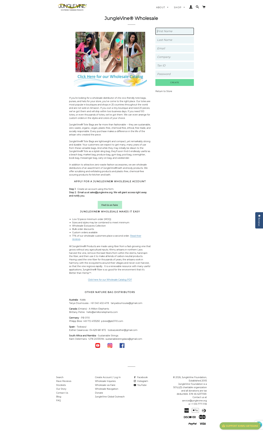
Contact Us (62, 392)
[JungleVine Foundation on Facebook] (122, 347)
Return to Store (163, 91)
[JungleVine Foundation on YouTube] (97, 347)
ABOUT (161, 7)
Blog (58, 396)
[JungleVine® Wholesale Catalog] (110, 85)
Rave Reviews (63, 381)
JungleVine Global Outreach (110, 396)
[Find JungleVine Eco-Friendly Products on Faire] (110, 208)
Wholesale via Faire (105, 385)
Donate (99, 392)
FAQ (58, 400)
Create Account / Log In (108, 377)
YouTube (142, 385)
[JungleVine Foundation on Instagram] (109, 347)
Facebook (142, 377)
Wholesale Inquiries (105, 381)
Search (59, 377)
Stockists (61, 385)
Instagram (142, 381)
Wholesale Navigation (106, 389)
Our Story (61, 389)
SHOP (178, 7)
